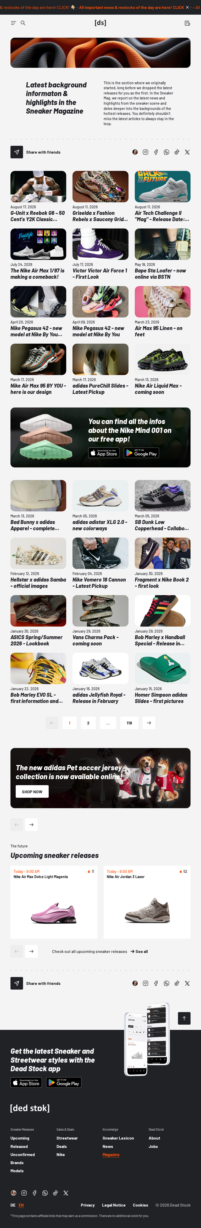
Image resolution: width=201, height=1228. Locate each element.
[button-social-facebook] (156, 152)
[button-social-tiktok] (177, 152)
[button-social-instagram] (145, 152)
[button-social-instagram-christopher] (135, 152)
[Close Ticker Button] (187, 7)
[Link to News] (23, 23)
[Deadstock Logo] (100, 23)
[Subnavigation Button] (13, 23)
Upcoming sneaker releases (54, 855)
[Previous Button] (16, 824)
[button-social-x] (187, 152)
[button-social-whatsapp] (166, 152)
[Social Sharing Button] (16, 152)
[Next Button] (31, 824)
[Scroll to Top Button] (184, 1018)
